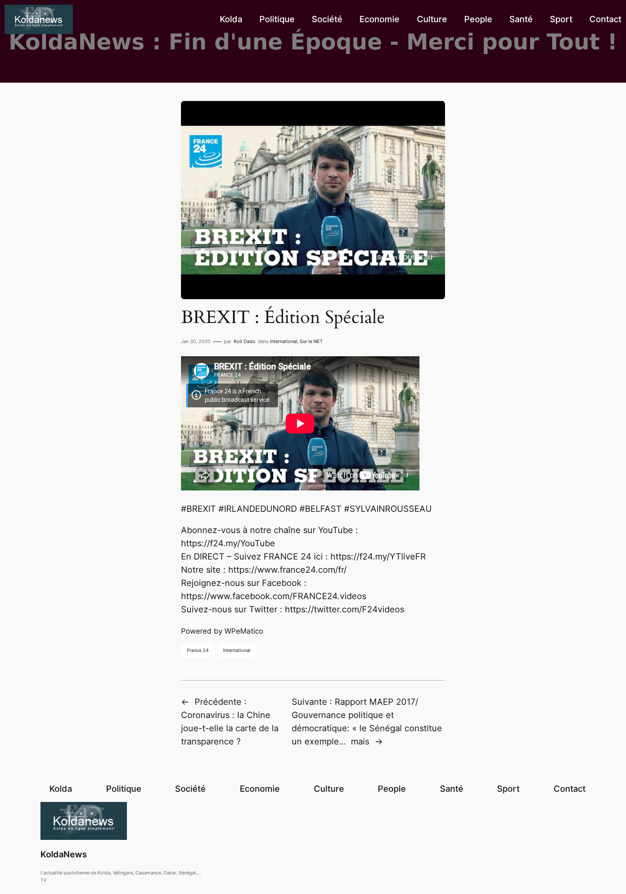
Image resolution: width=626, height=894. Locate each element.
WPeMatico (243, 631)
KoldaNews (63, 854)
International (283, 341)
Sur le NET (311, 341)
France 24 (198, 650)
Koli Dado (245, 341)
